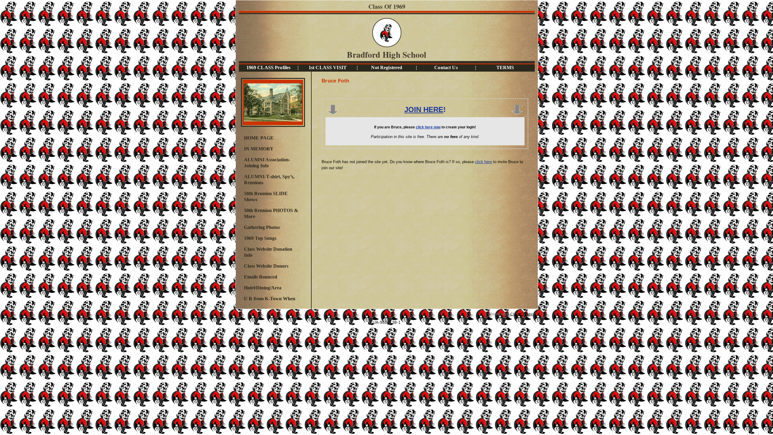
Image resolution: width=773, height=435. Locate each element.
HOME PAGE (259, 137)
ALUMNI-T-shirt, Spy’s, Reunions (269, 179)
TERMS (505, 67)
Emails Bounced (260, 276)
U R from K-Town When (269, 298)
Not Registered (386, 67)
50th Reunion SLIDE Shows (266, 196)
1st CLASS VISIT (328, 67)
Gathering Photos (262, 227)
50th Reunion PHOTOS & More (271, 213)
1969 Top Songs (260, 238)
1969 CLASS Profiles (268, 67)
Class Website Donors (266, 266)
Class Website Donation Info (268, 252)
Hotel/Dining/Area (262, 287)
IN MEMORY (259, 148)
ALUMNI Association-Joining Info (267, 162)
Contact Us (445, 67)
